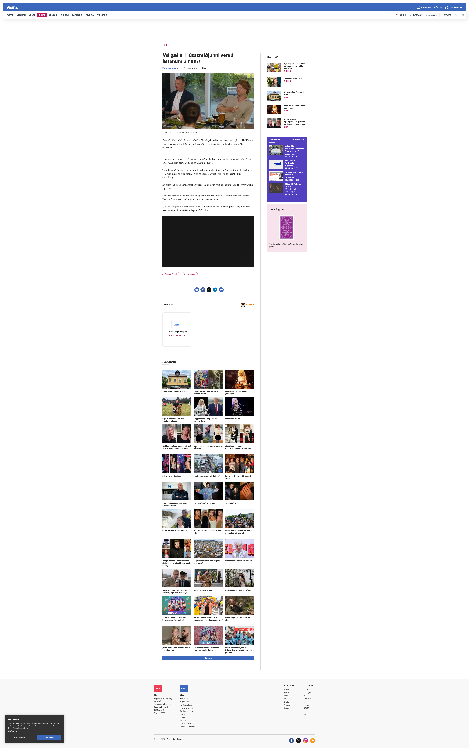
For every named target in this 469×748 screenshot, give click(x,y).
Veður (306, 702)
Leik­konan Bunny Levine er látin (238, 561)
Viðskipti (287, 693)
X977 (306, 711)
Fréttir (286, 690)
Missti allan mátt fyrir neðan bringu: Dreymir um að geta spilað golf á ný (239, 650)
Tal (305, 715)
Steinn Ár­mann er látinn (203, 590)
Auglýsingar (184, 702)
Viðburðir (307, 699)
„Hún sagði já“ (231, 503)
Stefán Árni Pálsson (169, 68)
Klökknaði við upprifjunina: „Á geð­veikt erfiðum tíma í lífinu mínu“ (295, 122)
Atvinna (306, 696)
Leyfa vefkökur (49, 737)
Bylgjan (306, 705)
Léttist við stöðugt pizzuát (204, 503)
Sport (286, 696)
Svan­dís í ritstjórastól (293, 78)
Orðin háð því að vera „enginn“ (175, 531)
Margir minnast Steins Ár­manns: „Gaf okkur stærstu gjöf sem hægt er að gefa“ (176, 563)
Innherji (306, 690)
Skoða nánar (12, 731)
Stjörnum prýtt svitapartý (172, 476)
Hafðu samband (186, 705)
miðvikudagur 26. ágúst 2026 (431, 7)
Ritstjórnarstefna (186, 708)
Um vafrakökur (185, 724)
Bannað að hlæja (171, 274)
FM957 (306, 708)
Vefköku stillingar (20, 737)
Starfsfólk (183, 714)
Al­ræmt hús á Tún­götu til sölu (174, 392)
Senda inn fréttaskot (187, 727)
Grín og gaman (189, 274)
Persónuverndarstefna (162, 704)
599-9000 (161, 713)
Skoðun (287, 702)
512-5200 (187, 699)
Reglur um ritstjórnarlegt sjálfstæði (163, 700)
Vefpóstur (183, 721)
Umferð (183, 717)
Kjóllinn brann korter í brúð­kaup (238, 590)
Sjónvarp (287, 705)
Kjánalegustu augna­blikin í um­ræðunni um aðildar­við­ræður (295, 66)
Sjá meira (208, 658)
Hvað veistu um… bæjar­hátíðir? (207, 476)
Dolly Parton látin (232, 419)
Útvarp (286, 708)
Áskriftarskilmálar (186, 711)
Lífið (286, 699)
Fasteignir (307, 693)
